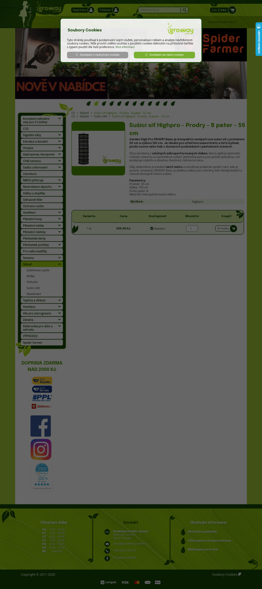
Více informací (125, 47)
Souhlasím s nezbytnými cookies (98, 55)
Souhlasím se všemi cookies (165, 55)
